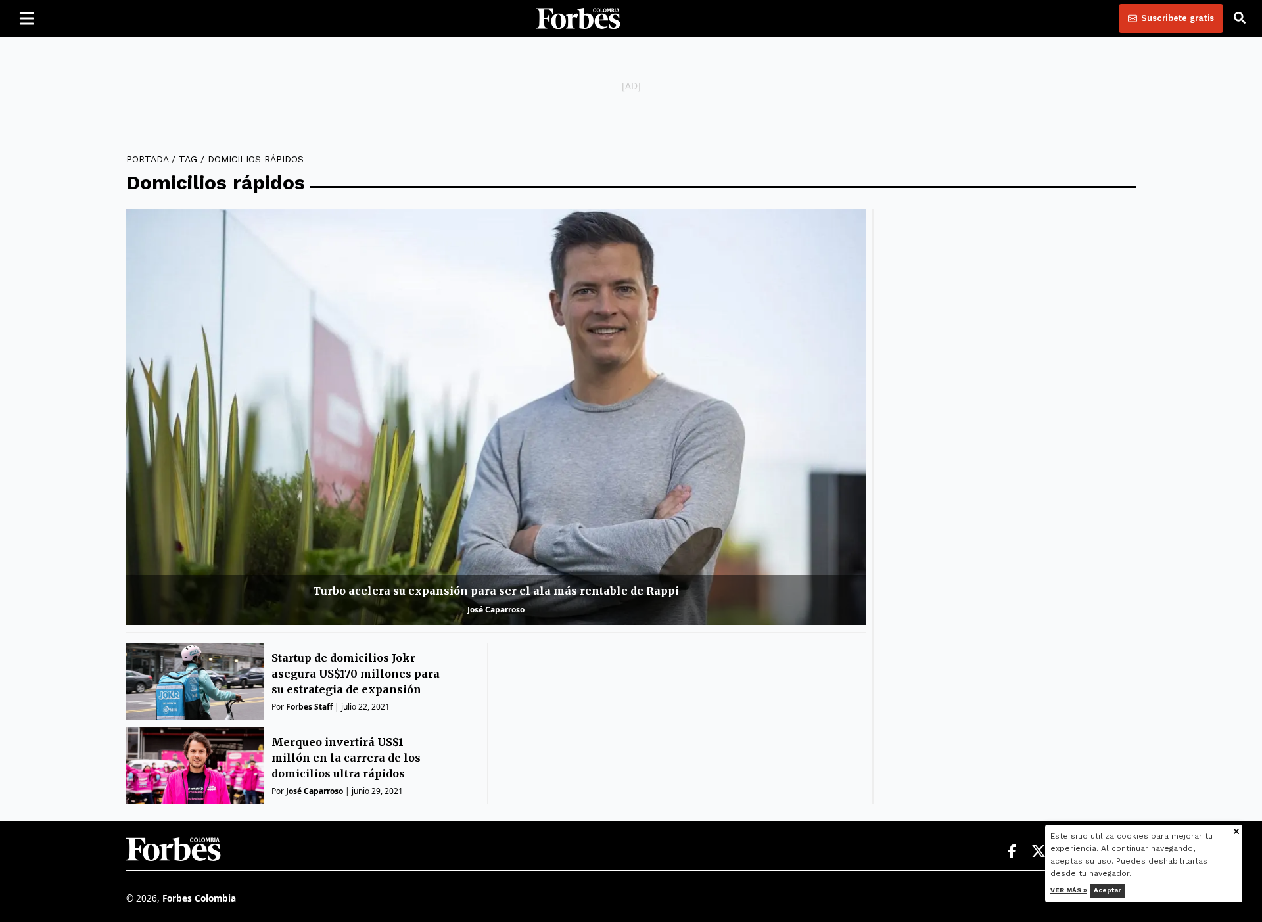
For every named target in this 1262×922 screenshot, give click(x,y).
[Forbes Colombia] (578, 18)
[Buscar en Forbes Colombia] (1240, 18)
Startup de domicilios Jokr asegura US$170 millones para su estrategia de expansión (355, 673)
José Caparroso (496, 609)
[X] (1039, 851)
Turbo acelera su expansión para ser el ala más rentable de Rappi (496, 590)
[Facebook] (1011, 851)
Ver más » (1068, 890)
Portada (147, 159)
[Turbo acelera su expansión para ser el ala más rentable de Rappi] (496, 417)
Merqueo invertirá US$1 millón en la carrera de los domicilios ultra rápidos (346, 757)
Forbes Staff (309, 706)
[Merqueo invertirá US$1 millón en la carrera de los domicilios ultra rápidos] (195, 765)
